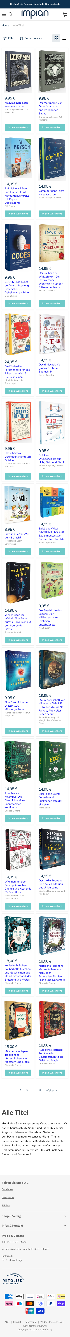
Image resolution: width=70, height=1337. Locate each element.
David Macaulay (46, 375)
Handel (17, 1322)
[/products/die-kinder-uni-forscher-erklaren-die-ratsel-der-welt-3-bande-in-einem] (18, 334)
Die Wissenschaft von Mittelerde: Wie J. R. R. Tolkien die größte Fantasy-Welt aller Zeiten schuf (52, 707)
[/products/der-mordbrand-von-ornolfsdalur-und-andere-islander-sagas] (52, 71)
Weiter (50, 1090)
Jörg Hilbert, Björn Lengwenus (13, 542)
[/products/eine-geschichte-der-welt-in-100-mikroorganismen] (18, 670)
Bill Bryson (10, 206)
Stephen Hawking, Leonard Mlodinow (52, 892)
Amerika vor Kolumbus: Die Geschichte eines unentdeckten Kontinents (15, 800)
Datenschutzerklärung (35, 1325)
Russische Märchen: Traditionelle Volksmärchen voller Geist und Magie (51, 1055)
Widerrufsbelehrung (51, 1322)
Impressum (30, 1322)
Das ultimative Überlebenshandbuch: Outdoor (18, 456)
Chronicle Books (13, 983)
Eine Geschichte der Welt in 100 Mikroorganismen (17, 705)
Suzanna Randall (13, 632)
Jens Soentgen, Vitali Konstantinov (15, 897)
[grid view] (56, 38)
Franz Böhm (44, 807)
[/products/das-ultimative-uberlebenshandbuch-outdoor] (18, 421)
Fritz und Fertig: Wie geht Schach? (17, 535)
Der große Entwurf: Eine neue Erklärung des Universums (51, 884)
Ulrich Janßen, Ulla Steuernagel (14, 382)
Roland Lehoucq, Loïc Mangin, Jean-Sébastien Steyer (50, 720)
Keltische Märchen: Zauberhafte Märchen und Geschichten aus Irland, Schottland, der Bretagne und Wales (18, 972)
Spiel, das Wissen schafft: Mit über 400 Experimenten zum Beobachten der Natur (52, 534)
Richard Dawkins (47, 290)
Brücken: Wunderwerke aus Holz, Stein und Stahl (51, 458)
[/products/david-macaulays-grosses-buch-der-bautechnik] (52, 333)
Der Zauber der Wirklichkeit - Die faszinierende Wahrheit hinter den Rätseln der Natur (51, 280)
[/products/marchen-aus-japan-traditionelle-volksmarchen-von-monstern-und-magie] (18, 1020)
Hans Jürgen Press (48, 542)
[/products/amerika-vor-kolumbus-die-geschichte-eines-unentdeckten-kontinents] (18, 761)
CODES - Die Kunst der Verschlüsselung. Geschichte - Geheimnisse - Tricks (17, 287)
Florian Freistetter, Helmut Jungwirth (17, 714)
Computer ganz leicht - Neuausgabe (51, 192)
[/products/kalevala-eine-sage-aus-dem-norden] (18, 71)
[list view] (64, 38)
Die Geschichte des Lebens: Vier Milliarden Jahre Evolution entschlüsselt (50, 617)
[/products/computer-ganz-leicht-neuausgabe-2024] (52, 159)
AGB (6, 1322)
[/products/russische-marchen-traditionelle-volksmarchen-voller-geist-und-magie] (52, 1019)
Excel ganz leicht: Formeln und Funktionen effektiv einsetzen (50, 799)
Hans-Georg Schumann (50, 197)
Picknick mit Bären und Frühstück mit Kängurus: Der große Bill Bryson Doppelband (17, 196)
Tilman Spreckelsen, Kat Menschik (50, 118)
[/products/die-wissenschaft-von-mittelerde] (52, 669)
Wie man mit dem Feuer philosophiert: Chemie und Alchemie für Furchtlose (18, 887)
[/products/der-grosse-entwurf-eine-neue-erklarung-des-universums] (52, 849)
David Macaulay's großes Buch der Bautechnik (49, 368)
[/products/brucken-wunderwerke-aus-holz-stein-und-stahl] (52, 422)
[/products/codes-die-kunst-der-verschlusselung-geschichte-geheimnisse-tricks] (18, 247)
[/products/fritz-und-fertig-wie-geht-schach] (18, 505)
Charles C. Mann (12, 810)
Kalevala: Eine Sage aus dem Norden (16, 104)
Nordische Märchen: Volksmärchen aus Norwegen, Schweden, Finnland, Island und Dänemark (52, 973)
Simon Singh (11, 295)
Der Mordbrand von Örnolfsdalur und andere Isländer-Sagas (50, 108)
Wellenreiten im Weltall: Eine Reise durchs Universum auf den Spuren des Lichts (18, 622)
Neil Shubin (44, 627)
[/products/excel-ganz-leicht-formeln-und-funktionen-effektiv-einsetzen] (52, 762)
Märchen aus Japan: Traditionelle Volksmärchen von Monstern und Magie (17, 1056)
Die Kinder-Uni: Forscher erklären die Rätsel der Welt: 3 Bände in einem (17, 372)
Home (5, 25)
